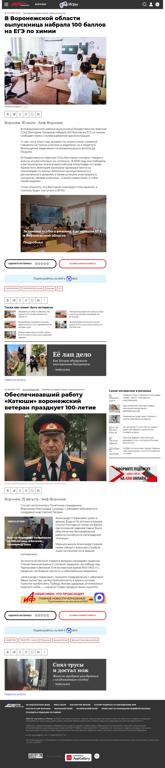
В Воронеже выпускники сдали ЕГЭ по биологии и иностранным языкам (35, 335)
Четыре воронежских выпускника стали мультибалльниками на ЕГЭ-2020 (86, 314)
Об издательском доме (38, 705)
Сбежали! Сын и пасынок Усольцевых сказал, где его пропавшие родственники (141, 397)
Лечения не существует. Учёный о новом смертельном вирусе (139, 417)
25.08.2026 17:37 (12, 389)
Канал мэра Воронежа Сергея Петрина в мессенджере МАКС (35, 483)
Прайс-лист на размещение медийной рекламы (126, 709)
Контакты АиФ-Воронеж (38, 709)
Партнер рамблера (53, 756)
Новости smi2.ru (15, 379)
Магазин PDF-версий (80, 705)
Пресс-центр (60, 705)
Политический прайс (87, 709)
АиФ (25, 106)
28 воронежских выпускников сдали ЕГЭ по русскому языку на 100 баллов (85, 324)
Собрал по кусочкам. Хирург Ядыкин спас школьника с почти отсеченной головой (141, 451)
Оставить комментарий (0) (82, 264)
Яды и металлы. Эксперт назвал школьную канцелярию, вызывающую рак (139, 408)
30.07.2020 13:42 (12, 13)
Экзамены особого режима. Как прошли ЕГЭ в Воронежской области (62, 233)
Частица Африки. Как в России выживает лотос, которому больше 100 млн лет (140, 440)
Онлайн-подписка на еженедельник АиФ (115, 705)
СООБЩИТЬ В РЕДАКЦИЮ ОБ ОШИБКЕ (43, 712)
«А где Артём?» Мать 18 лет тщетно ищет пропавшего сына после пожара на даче (140, 429)
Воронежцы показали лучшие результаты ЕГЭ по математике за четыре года (35, 324)
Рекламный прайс (63, 709)
